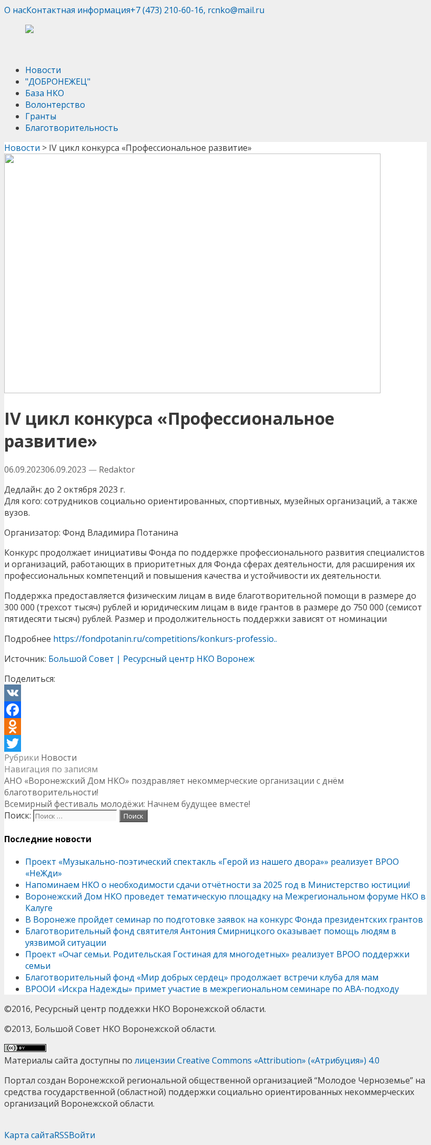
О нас (15, 10)
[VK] (215, 692)
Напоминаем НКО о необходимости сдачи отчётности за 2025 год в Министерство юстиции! (217, 885)
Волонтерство (55, 104)
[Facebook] (215, 709)
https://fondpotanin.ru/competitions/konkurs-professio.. (165, 639)
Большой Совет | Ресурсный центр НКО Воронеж (151, 658)
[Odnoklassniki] (215, 726)
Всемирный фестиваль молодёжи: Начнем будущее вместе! (127, 804)
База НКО (44, 93)
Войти (82, 1135)
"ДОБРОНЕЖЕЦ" (57, 81)
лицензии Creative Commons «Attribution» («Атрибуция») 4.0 (257, 1060)
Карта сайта (29, 1135)
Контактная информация (78, 10)
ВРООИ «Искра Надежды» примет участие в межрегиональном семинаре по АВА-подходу (212, 989)
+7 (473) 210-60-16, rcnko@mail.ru (197, 10)
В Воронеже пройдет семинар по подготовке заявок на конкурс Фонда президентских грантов (224, 919)
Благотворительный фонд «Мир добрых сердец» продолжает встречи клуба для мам (201, 977)
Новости (43, 70)
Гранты (40, 116)
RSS (61, 1135)
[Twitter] (215, 743)
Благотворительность (71, 128)
